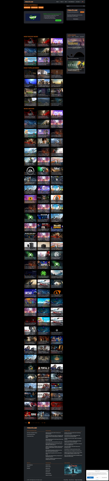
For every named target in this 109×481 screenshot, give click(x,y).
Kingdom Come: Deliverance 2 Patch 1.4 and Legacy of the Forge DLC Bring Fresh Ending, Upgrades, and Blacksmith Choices (54, 436)
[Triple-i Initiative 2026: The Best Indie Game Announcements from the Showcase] (44, 377)
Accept (90, 477)
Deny (97, 477)
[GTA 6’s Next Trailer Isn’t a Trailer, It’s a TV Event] (44, 61)
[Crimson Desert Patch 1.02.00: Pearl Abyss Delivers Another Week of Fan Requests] (44, 396)
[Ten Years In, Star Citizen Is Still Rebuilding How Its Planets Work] (30, 51)
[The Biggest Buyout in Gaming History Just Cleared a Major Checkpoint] (30, 170)
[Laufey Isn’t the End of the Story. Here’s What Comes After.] (57, 161)
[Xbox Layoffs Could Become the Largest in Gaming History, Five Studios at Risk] (30, 217)
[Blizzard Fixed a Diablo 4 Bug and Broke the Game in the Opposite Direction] (30, 321)
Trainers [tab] (69, 36)
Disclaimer (28, 468)
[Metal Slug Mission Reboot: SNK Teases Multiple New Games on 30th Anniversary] (30, 368)
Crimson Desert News (30, 436)
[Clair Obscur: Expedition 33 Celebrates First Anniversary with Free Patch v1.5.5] (44, 358)
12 (36, 422)
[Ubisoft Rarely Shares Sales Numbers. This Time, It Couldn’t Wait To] (30, 189)
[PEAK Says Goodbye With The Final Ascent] (57, 42)
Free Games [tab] (82, 36)
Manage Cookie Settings (78, 479)
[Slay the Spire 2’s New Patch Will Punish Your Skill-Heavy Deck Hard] (30, 302)
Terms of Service (71, 479)
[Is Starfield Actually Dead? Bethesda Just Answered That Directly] (30, 180)
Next (44, 422)
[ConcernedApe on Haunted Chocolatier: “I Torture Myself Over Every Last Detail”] (57, 227)
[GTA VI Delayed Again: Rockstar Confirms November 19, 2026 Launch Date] (44, 405)
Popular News (48, 471)
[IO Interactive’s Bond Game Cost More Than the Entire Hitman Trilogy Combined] (30, 283)
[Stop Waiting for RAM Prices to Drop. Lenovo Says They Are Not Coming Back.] (44, 227)
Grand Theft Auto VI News (31, 434)
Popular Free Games (49, 475)
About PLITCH (58, 20)
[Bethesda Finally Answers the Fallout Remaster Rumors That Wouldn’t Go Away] (57, 170)
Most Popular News (34, 7)
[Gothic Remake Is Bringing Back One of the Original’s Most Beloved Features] (57, 61)
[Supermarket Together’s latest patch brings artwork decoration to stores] (30, 92)
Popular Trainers (48, 466)
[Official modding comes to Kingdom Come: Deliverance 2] (57, 92)
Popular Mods (48, 468)
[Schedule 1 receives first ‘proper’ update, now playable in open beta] (57, 73)
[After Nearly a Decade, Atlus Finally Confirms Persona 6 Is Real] (44, 274)
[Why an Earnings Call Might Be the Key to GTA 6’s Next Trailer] (44, 161)
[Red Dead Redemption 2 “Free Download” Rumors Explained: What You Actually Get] (30, 415)
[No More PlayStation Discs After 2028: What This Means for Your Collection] (44, 217)
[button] (107, 471)
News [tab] (73, 36)
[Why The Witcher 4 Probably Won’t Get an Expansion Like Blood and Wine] (57, 274)
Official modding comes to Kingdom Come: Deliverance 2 (72, 450)
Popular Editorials (48, 473)
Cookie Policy (97, 479)
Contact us (28, 466)
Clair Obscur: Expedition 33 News (32, 432)
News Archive (41, 7)
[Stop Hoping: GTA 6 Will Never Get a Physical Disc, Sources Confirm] (44, 208)
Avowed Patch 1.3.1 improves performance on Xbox (72, 449)
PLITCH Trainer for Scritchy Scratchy (70, 474)
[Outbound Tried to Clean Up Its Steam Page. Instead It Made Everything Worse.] (44, 302)
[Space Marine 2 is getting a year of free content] (57, 101)
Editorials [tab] (77, 36)
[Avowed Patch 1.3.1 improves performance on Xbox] (44, 92)
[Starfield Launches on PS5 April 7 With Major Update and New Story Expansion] (44, 415)
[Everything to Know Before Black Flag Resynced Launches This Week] (57, 217)
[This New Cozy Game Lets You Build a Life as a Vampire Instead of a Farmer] (44, 189)
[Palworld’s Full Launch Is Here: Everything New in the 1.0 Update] (57, 208)
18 (42, 422)
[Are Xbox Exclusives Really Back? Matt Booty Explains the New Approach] (57, 264)
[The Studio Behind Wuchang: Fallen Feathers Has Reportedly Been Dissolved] (57, 377)
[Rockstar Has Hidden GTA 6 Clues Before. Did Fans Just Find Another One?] (57, 51)
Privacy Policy (66, 479)
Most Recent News (27, 7)
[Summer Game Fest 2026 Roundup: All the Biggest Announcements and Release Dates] (44, 264)
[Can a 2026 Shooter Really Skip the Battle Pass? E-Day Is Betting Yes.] (30, 142)
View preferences (104, 477)
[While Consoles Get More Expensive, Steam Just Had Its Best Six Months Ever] (57, 180)
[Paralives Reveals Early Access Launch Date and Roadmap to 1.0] (44, 321)
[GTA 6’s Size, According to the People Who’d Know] (44, 180)
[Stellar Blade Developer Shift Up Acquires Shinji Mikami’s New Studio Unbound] (57, 396)
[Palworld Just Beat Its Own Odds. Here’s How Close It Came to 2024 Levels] (57, 189)
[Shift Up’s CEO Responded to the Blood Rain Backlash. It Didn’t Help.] (44, 142)
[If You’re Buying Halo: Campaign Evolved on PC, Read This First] (30, 161)
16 (38, 422)
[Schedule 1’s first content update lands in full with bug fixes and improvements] (30, 73)
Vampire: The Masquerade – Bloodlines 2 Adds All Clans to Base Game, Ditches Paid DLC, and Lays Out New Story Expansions (54, 447)
